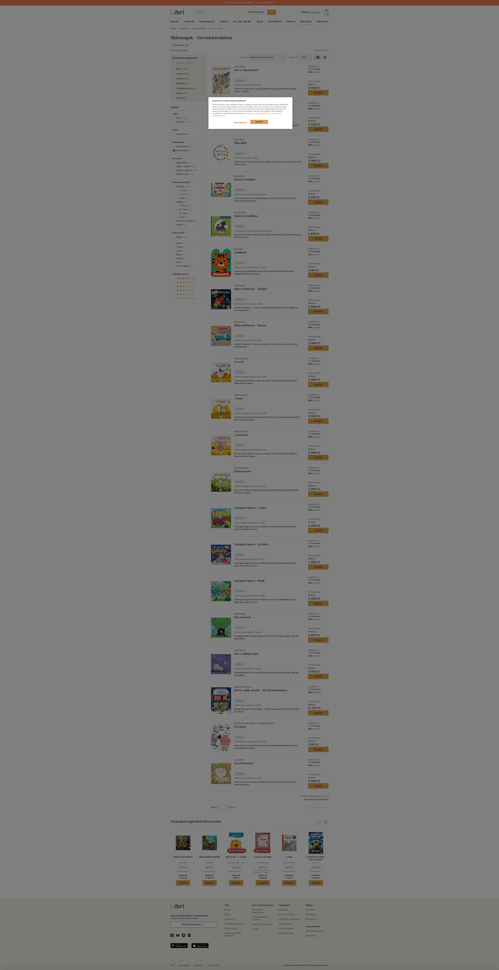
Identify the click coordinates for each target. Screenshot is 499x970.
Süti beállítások (240, 122)
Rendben (259, 122)
